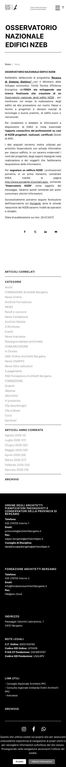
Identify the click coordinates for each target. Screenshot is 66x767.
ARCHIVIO (11, 395)
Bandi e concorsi (16, 312)
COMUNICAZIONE (16, 346)
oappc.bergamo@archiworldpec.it (24, 538)
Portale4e (35, 203)
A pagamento (13, 371)
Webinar (10, 391)
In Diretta (11, 351)
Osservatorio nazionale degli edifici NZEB (29, 97)
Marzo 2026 (12, 460)
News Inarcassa (15, 336)
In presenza (12, 400)
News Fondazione (16, 317)
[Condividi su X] (35, 232)
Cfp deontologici (15, 405)
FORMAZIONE (14, 381)
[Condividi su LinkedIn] (46, 232)
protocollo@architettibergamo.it (23, 531)
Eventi (9, 331)
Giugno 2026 (13, 445)
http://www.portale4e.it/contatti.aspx (26, 181)
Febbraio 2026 (14, 465)
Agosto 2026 (13, 435)
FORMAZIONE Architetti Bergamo (26, 292)
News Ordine (13, 297)
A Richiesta (12, 326)
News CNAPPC (15, 361)
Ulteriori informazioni (42, 761)
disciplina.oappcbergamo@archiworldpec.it (27, 546)
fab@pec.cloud (13, 593)
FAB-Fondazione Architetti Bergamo (28, 376)
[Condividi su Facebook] (25, 232)
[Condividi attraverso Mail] (56, 232)
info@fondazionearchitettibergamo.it (26, 586)
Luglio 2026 (12, 440)
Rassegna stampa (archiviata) (24, 341)
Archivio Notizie (15, 321)
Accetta (19, 761)
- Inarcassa (11, 695)
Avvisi (8, 287)
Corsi (8, 415)
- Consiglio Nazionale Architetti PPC (25, 683)
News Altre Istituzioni (19, 366)
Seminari (10, 420)
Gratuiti (9, 386)
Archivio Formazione (18, 302)
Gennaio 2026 (14, 469)
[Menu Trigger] (58, 8)
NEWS (9, 307)
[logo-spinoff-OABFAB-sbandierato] (27, 7)
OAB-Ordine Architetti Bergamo (25, 356)
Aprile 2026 (12, 455)
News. (17, 64)
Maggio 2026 (13, 450)
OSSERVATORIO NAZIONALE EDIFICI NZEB (31, 36)
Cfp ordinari (12, 410)
